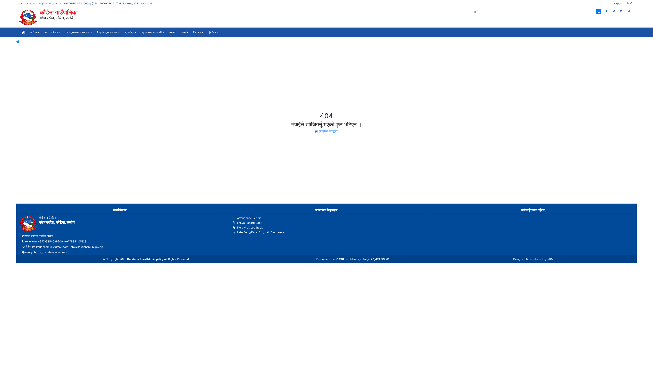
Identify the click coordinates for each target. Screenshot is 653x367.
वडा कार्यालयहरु (52, 32)
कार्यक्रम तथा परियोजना (78, 32)
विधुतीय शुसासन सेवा (107, 32)
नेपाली (629, 4)
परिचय (34, 32)
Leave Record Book (249, 222)
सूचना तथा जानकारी (152, 32)
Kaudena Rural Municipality (145, 259)
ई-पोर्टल (213, 32)
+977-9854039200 (75, 3)
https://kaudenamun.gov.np (51, 252)
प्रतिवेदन (130, 32)
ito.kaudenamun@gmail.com (40, 3)
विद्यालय (197, 32)
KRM (550, 259)
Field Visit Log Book (250, 227)
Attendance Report (249, 218)
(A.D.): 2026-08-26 (103, 3)
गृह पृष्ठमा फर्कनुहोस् (328, 131)
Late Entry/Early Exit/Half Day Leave (260, 232)
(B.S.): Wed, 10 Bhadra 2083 (136, 3)
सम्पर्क (185, 32)
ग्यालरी (172, 32)
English (617, 4)
